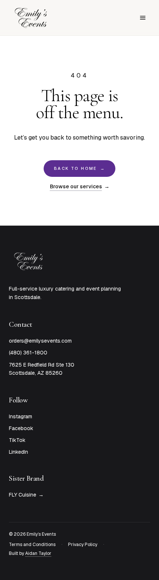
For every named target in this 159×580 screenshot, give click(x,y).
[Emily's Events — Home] (31, 17)
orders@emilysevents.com (40, 340)
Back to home (79, 168)
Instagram (20, 416)
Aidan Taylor (38, 553)
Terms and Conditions (32, 545)
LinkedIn (18, 452)
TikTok (17, 440)
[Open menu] (142, 17)
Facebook (21, 428)
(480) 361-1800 (28, 352)
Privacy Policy (82, 545)
